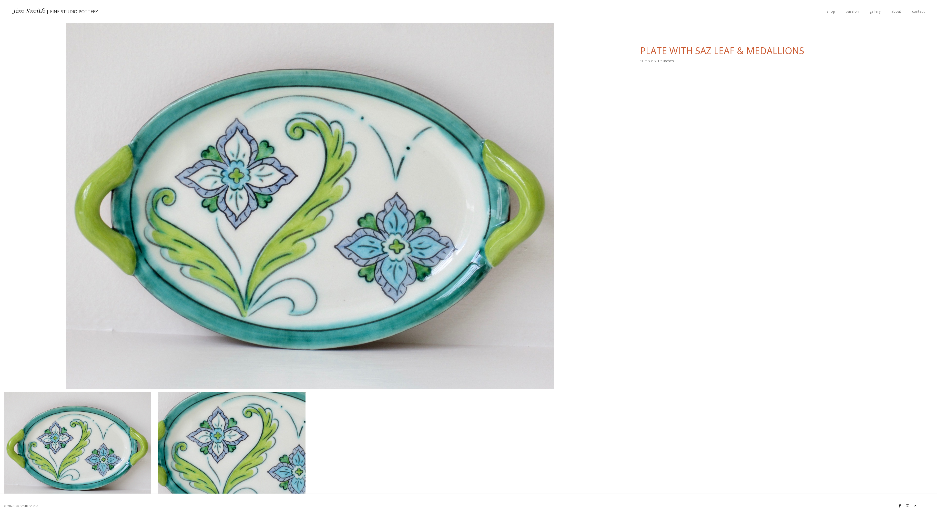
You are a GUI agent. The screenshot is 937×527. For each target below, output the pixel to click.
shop (831, 11)
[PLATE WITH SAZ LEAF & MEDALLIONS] (77, 406)
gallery (875, 11)
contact (918, 11)
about (896, 11)
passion (852, 11)
